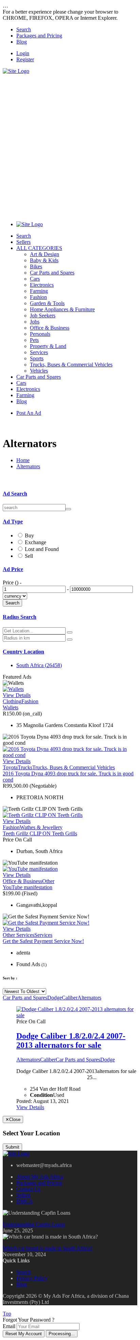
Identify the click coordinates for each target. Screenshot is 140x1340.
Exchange (35, 542)
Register (25, 59)
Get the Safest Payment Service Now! (43, 941)
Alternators (28, 466)
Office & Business (49, 328)
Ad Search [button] (15, 493)
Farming (39, 291)
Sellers (23, 242)
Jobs (34, 322)
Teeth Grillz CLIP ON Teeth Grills (40, 833)
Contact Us (28, 1189)
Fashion (38, 297)
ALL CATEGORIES (39, 248)
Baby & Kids (44, 260)
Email (9, 1326)
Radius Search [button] (19, 617)
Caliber (69, 997)
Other (48, 881)
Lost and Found (42, 549)
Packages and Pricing (39, 35)
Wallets (10, 707)
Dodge (54, 997)
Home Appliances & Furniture (62, 309)
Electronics (42, 285)
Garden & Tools (47, 303)
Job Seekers (42, 315)
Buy (29, 535)
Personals (40, 334)
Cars (35, 279)
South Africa (39, 665)
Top (7, 1314)
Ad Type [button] (13, 521)
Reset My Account (23, 1333)
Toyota (10, 767)
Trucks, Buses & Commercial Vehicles (71, 364)
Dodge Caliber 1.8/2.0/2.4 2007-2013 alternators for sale (70, 1040)
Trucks (25, 767)
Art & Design (44, 254)
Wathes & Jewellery (41, 827)
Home (23, 460)
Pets (34, 340)
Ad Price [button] (13, 569)
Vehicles (39, 371)
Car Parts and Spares (52, 272)
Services (39, 352)
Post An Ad (28, 413)
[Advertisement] (70, 144)
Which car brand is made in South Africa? (47, 1248)
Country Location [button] (23, 652)
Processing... (62, 1333)
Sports (36, 358)
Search (23, 29)
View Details (17, 695)
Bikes (36, 266)
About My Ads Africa (39, 1177)
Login (22, 53)
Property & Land (48, 346)
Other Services (18, 935)
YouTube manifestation (27, 887)
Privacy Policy (32, 1278)
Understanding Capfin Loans (34, 1224)
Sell (29, 556)
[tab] (70, 494)
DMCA (24, 1201)
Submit (12, 1147)
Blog (21, 42)
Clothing (12, 701)
